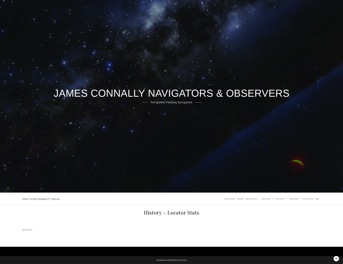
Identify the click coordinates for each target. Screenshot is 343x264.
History (280, 199)
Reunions (251, 199)
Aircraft (294, 199)
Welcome (230, 199)
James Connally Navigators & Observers (41, 199)
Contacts (308, 199)
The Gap (184, 260)
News (241, 199)
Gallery (266, 199)
